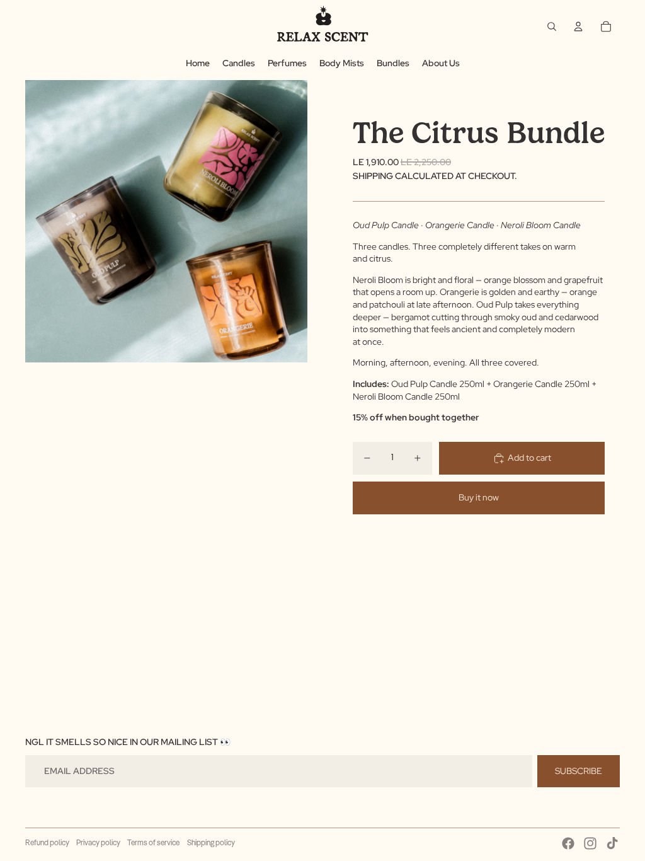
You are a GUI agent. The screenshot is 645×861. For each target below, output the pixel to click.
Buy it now (479, 497)
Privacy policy (98, 843)
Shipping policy (211, 843)
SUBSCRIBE (578, 771)
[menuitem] (198, 64)
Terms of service (153, 843)
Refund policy (47, 843)
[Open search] (552, 26)
